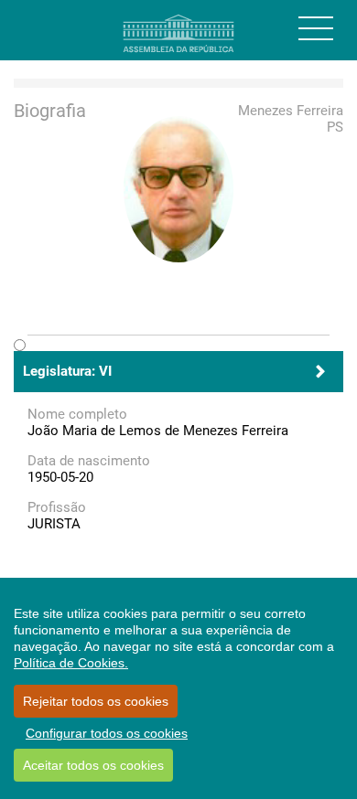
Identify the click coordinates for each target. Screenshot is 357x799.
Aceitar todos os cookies (93, 765)
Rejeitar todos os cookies (95, 701)
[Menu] (315, 28)
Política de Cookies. (71, 662)
